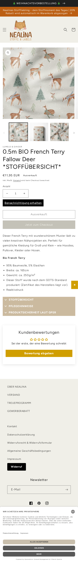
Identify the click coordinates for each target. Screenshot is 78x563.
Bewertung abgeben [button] (39, 353)
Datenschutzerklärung (21, 434)
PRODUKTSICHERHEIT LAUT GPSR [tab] (32, 312)
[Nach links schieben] (4, 133)
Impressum (14, 459)
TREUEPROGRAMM (19, 403)
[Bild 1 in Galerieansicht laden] (18, 132)
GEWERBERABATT (18, 411)
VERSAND (13, 394)
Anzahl (6, 186)
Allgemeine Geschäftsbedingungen (29, 450)
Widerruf (16, 466)
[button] (5, 30)
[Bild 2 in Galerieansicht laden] (39, 132)
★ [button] (74, 285)
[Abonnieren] (67, 489)
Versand (17, 180)
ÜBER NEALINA (16, 386)
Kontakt (12, 426)
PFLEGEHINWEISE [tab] (21, 306)
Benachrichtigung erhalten (23, 203)
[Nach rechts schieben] (74, 133)
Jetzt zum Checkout (39, 224)
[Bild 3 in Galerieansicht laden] (59, 132)
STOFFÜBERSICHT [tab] (21, 299)
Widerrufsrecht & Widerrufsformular (29, 442)
